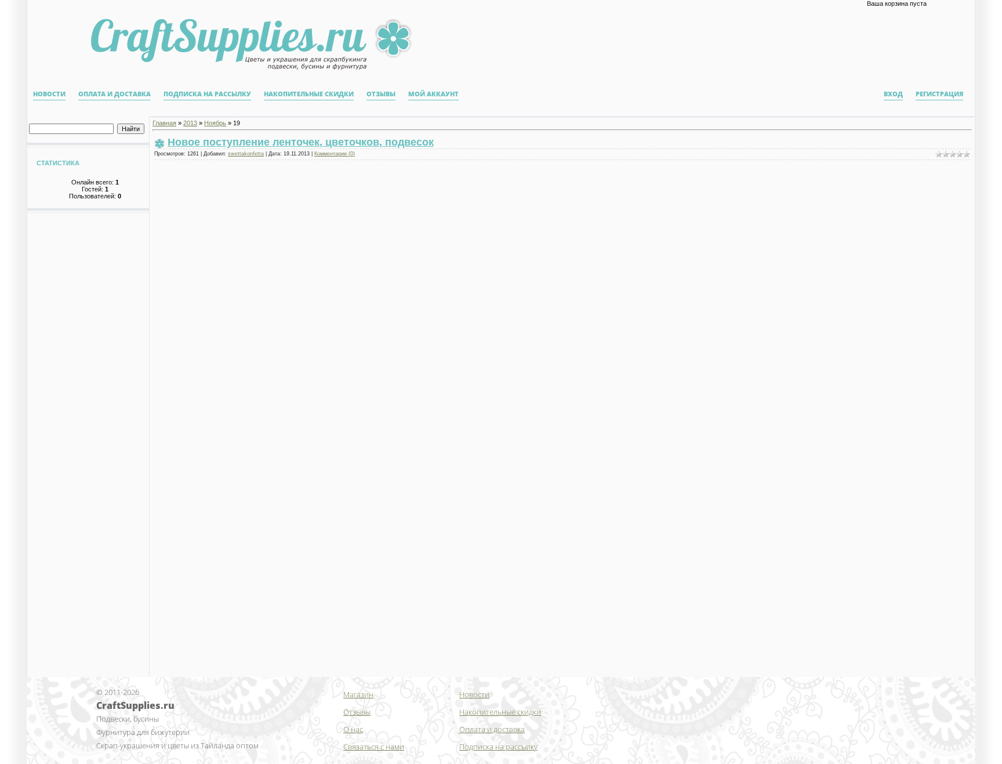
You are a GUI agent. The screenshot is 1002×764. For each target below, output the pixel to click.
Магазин (358, 694)
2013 (190, 123)
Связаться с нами (373, 746)
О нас (353, 729)
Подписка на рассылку (207, 94)
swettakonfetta (246, 154)
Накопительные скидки (309, 94)
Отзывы (380, 94)
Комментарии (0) (334, 154)
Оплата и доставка (114, 94)
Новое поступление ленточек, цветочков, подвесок (301, 142)
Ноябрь (215, 123)
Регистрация (939, 94)
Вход (893, 94)
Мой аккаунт (433, 94)
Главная (164, 123)
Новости (49, 94)
